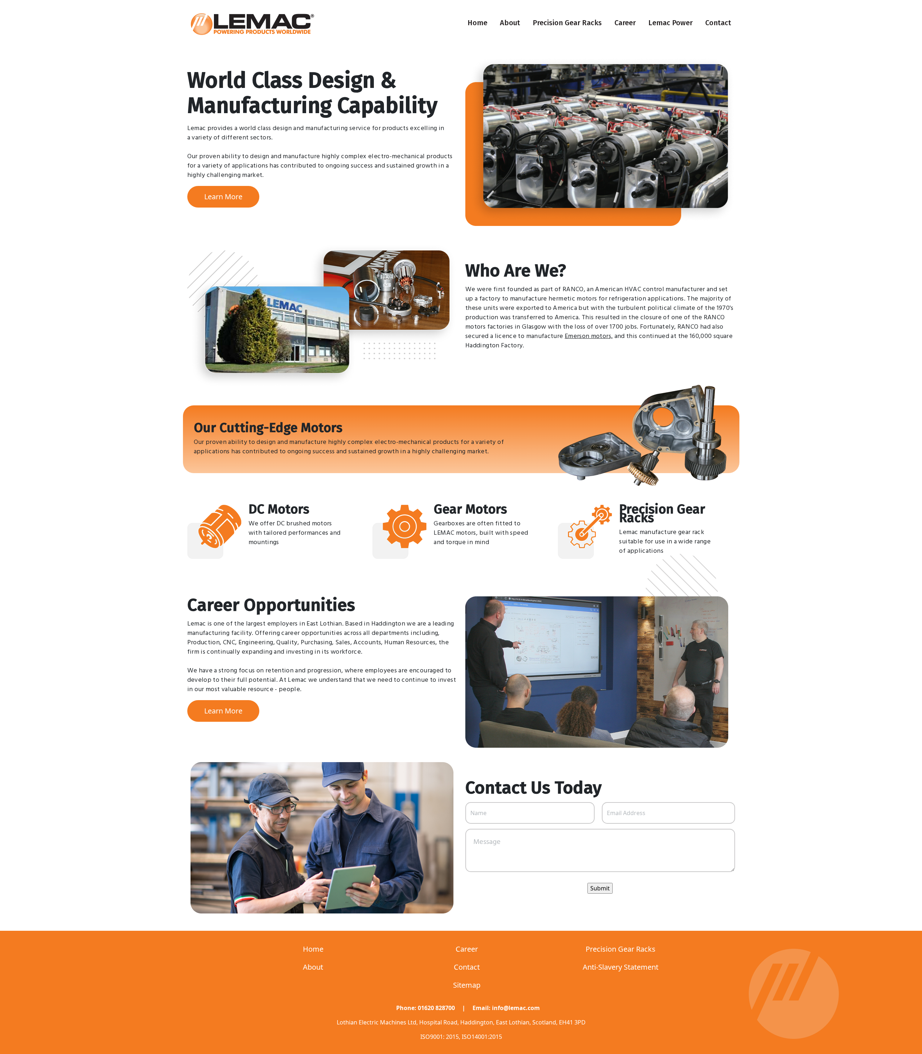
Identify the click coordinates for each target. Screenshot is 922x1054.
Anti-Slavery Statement (620, 967)
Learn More (223, 196)
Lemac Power (670, 22)
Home (477, 22)
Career (625, 22)
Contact (718, 22)
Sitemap (466, 985)
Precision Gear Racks (567, 22)
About (510, 22)
